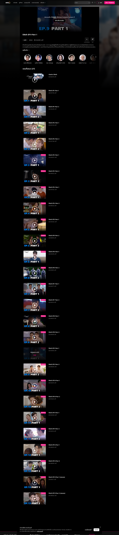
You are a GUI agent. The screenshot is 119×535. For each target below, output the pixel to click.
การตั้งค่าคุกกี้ (88, 530)
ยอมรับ (96, 530)
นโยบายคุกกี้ (40, 531)
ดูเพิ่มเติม (25, 50)
